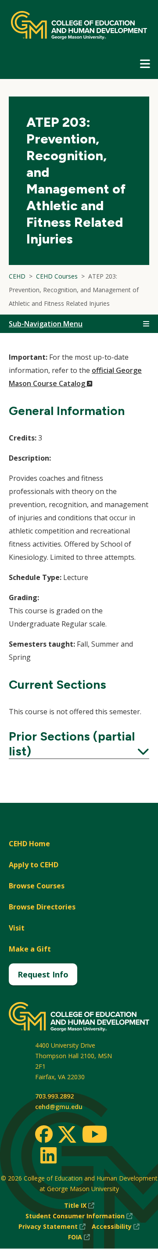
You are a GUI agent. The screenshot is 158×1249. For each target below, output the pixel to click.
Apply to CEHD (33, 865)
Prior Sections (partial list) (79, 744)
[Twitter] (67, 1135)
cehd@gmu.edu (59, 1106)
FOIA (79, 1237)
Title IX (79, 1206)
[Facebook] (44, 1134)
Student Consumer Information (79, 1216)
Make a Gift (30, 949)
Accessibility (116, 1227)
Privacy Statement (52, 1227)
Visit (17, 928)
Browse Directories (42, 907)
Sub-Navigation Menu (46, 324)
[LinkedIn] (48, 1155)
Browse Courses (37, 886)
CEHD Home (29, 843)
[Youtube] (95, 1135)
